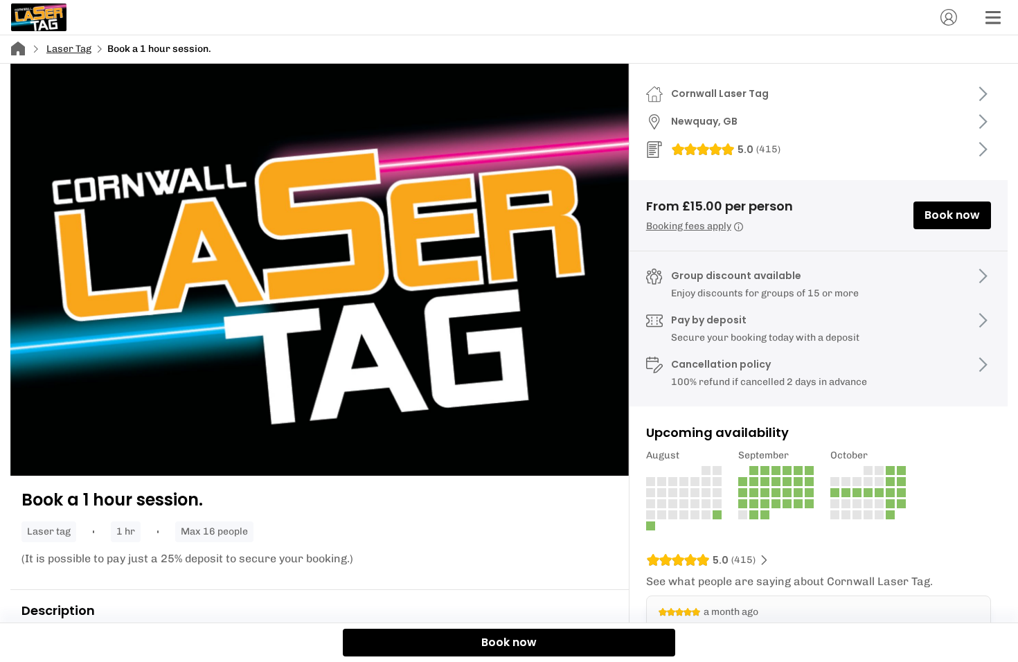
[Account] (949, 17)
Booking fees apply (688, 226)
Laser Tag (68, 49)
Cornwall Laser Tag (720, 93)
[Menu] (993, 17)
